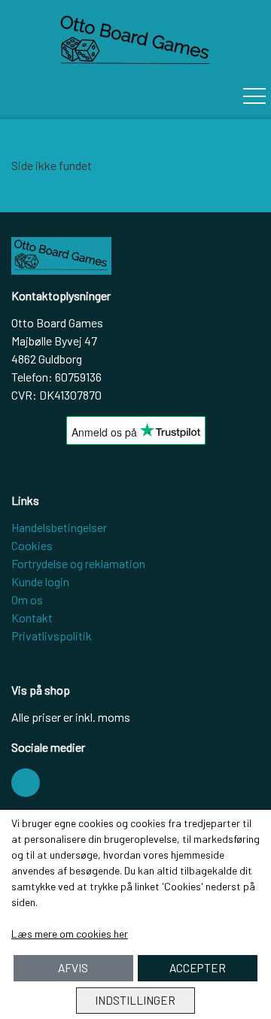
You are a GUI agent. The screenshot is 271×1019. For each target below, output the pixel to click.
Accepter (197, 968)
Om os (27, 599)
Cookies (32, 545)
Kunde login (40, 581)
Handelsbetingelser (59, 527)
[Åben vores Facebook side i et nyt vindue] (25, 782)
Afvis (73, 968)
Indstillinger (135, 1000)
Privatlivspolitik (51, 635)
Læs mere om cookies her (69, 933)
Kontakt (32, 617)
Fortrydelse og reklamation (78, 563)
